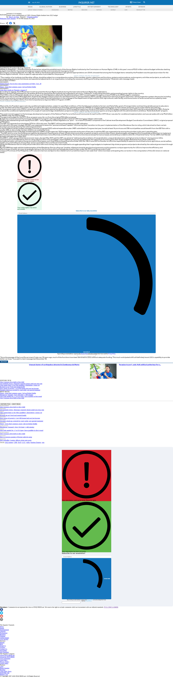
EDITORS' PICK (5, 404)
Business (3, 634)
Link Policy (3, 660)
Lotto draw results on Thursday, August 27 (13, 90)
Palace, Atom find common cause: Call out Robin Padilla (18, 87)
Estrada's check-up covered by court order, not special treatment (20, 390)
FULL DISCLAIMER (111, 607)
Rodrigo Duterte (36, 442)
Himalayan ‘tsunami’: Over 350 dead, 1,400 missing (16, 395)
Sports (2, 628)
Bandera (2, 670)
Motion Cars (4, 674)
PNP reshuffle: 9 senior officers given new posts (15, 440)
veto (43, 442)
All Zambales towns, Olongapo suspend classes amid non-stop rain (21, 383)
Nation (3, 15)
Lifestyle (3, 631)
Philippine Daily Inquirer (8, 18)
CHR (15, 442)
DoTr (19, 442)
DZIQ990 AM (4, 673)
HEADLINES (55, 10)
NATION (99, 10)
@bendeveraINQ (32, 17)
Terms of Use (84, 353)
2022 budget (9, 442)
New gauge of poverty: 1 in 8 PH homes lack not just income (19, 388)
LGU (23, 442)
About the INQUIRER (7, 657)
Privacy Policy (111, 353)
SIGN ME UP (86, 352)
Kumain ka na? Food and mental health (12, 387)
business (62, 7)
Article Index (4, 663)
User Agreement (5, 658)
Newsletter (3, 650)
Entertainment (4, 630)
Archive (2, 647)
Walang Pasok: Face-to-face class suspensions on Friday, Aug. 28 (20, 84)
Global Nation (4, 638)
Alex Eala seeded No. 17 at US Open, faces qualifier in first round (21, 396)
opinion (141, 7)
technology (113, 7)
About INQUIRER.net (7, 655)
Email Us (3, 646)
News (30, 7)
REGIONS (84, 10)
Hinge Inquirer (4, 668)
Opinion (2, 636)
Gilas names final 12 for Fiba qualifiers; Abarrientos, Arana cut (20, 385)
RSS (1, 644)
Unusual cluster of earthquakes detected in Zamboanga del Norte (54, 364)
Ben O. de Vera (14, 17)
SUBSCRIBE (107, 578)
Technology (4, 633)
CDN (126, 10)
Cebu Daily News (5, 671)
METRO (70, 10)
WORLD (113, 10)
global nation (45, 7)
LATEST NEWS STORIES (35, 10)
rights (28, 442)
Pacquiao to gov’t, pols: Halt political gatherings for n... (140, 364)
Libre (1, 666)
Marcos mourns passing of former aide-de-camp (16, 437)
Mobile (2, 642)
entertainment (94, 7)
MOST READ (16, 404)
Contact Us (3, 649)
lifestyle (77, 7)
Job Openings (4, 652)
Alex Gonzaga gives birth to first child (12, 382)
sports (128, 7)
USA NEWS (4, 639)
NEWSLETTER (140, 10)
